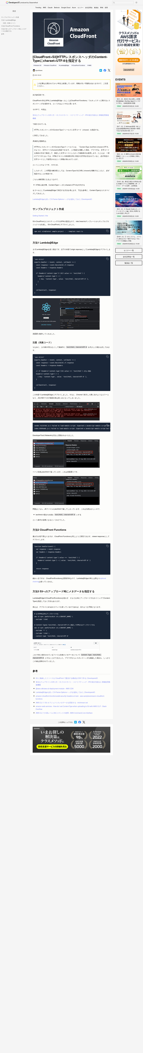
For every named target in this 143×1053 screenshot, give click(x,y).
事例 (101, 7)
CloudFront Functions (79, 65)
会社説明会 (88, 7)
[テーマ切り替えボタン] (136, 2)
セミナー (80, 7)
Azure (74, 7)
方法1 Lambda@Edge (8, 20)
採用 (106, 7)
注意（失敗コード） (9, 23)
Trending (38, 7)
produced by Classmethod (29, 2)
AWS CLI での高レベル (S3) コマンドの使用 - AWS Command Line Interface (64, 713)
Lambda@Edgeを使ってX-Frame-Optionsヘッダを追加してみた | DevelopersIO (62, 199)
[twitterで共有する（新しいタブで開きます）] (109, 70)
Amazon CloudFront (50, 65)
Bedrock (57, 7)
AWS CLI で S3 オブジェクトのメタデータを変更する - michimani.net (62, 702)
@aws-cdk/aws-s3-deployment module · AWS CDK (55, 688)
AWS (44, 7)
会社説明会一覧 (129, 256)
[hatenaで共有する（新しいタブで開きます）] (100, 70)
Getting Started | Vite (40, 215)
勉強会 (96, 7)
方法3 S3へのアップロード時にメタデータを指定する (13, 30)
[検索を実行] (114, 2)
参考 (2, 34)
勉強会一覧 (129, 263)
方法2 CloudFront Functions (10, 26)
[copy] (107, 231)
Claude (50, 7)
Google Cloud (65, 7)
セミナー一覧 (129, 250)
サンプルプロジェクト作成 (10, 17)
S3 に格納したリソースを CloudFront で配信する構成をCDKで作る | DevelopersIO (67, 678)
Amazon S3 (38, 65)
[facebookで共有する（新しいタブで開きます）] (105, 70)
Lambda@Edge (64, 65)
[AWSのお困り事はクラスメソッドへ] (71, 740)
